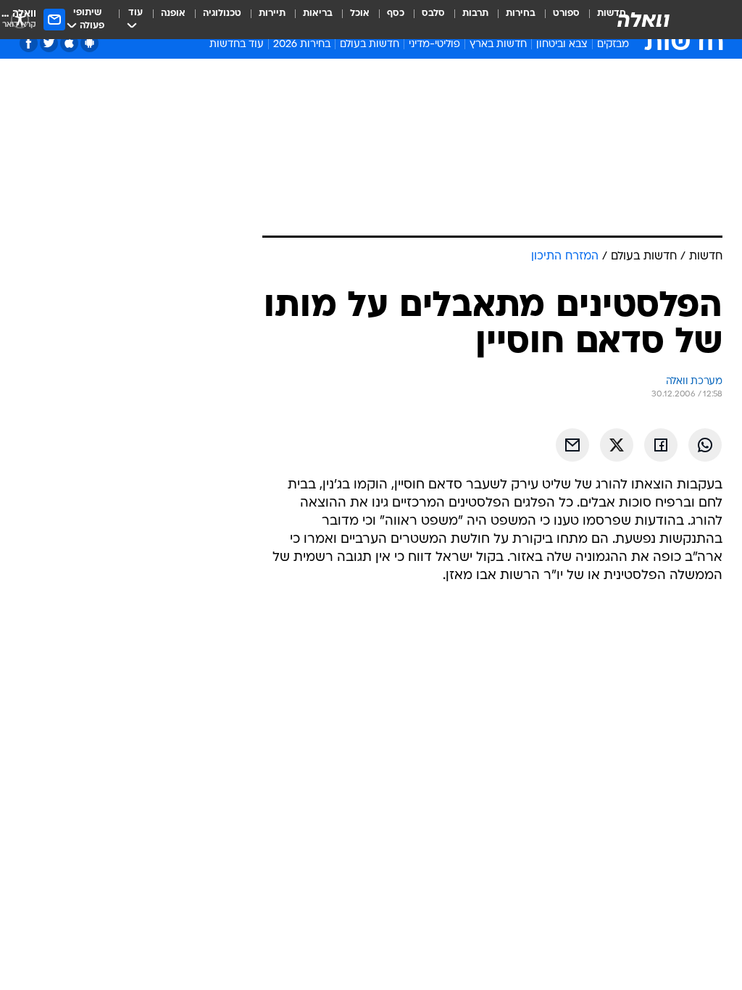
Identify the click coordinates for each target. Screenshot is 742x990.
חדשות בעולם (369, 44)
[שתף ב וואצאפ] (705, 445)
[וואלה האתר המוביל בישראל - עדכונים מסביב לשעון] (643, 19)
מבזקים (613, 44)
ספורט (566, 13)
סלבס (433, 13)
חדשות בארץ (498, 44)
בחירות (520, 13)
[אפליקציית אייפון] (69, 43)
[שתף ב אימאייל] (572, 445)
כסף (395, 13)
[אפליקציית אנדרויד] (89, 43)
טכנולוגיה (222, 13)
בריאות (318, 13)
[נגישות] (20, 19)
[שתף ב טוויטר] (616, 445)
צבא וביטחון (562, 44)
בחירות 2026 (301, 44)
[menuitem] (557, 20)
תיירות (272, 13)
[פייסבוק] (29, 43)
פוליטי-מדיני (434, 44)
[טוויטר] (49, 43)
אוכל (360, 13)
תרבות (475, 13)
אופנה (173, 13)
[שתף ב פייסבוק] (661, 445)
